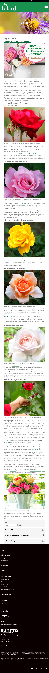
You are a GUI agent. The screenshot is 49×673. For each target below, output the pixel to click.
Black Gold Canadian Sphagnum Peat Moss (26, 425)
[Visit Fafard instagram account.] (37, 668)
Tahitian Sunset (8, 316)
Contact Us (4, 621)
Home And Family (8, 372)
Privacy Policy (5, 616)
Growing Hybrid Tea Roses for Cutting (18, 41)
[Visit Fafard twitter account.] (46, 668)
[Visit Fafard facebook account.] (41, 668)
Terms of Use (4, 611)
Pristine (24, 203)
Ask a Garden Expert (6, 595)
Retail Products (5, 555)
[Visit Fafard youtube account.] (32, 668)
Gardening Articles (6, 576)
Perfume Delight (35, 211)
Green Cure (13, 471)
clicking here (37, 449)
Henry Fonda (22, 260)
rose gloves (8, 442)
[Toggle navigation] (46, 7)
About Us (3, 550)
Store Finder (4, 566)
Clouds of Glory (16, 366)
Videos (3, 570)
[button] (24, 530)
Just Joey (31, 309)
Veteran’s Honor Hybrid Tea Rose (29, 153)
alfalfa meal (40, 426)
